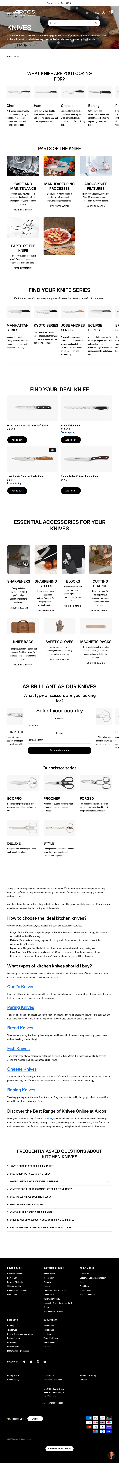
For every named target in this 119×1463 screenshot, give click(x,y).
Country (59, 733)
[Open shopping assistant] (111, 1455)
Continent (59, 719)
